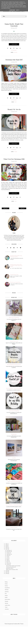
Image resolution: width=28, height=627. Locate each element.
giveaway (6, 591)
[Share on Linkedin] (17, 48)
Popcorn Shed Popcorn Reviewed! (14, 481)
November (8, 551)
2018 (6, 547)
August (7, 555)
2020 (6, 545)
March (7, 561)
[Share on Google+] (20, 48)
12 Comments (13, 99)
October (8, 552)
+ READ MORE (14, 44)
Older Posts (22, 208)
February (8, 563)
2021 (6, 544)
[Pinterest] (17, 247)
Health (6, 597)
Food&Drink (7, 587)
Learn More (12, 10)
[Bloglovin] (20, 247)
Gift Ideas (6, 589)
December (8, 550)
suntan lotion (7, 605)
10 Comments (13, 199)
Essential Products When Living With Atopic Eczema (16, 256)
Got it (17, 10)
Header (6, 595)
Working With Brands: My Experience (14, 364)
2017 (6, 549)
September (8, 554)
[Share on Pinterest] (14, 48)
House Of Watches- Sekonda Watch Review (14, 505)
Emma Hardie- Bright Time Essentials (14, 25)
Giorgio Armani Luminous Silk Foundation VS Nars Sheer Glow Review (16, 265)
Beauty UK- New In (14, 109)
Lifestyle (6, 601)
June (7, 558)
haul (15, 102)
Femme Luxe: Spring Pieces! (15, 282)
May (7, 559)
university (6, 609)
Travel (6, 607)
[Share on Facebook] (7, 48)
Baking (6, 581)
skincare (15, 52)
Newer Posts (5, 208)
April (7, 560)
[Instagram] (13, 247)
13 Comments (13, 50)
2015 (6, 572)
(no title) (14, 457)
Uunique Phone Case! (14, 274)
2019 (6, 546)
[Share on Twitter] (11, 48)
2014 (6, 573)
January (8, 564)
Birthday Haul (14, 434)
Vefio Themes (20, 623)
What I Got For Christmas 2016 (14, 159)
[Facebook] (7, 247)
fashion (6, 585)
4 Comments (13, 149)
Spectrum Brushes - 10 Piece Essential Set (14, 388)
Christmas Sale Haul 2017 (14, 60)
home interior (7, 599)
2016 (6, 570)
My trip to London (14, 527)
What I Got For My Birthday (14, 317)
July (7, 556)
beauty (15, 151)
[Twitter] (10, 247)
